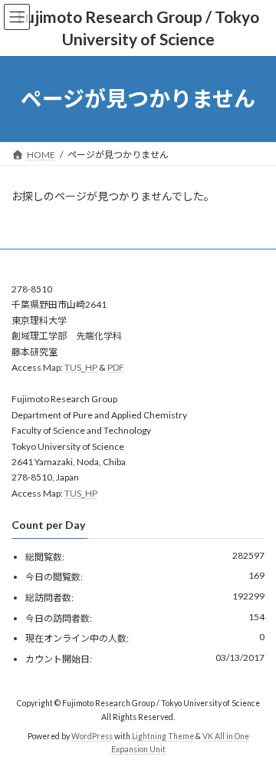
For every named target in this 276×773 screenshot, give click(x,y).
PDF (115, 367)
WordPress (92, 735)
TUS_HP (80, 367)
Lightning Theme (163, 735)
